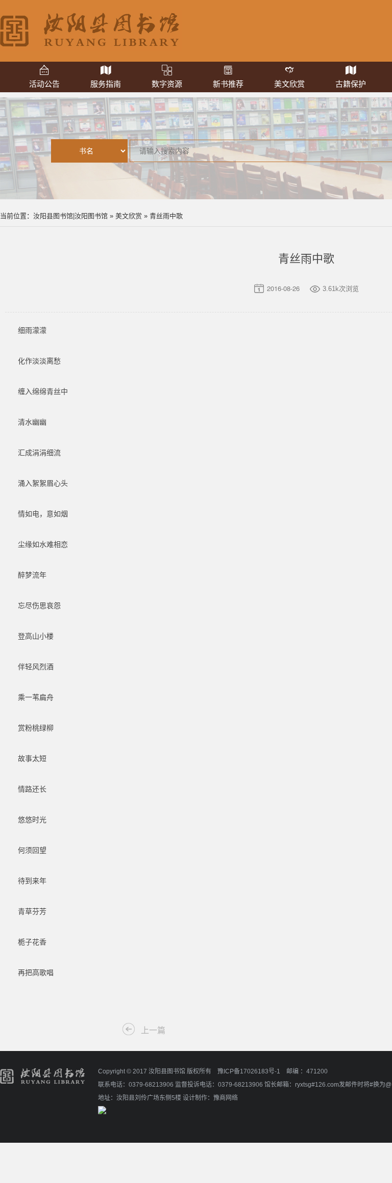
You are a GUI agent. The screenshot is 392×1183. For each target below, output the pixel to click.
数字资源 (167, 84)
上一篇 (153, 1030)
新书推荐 (228, 84)
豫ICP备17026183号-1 (248, 1071)
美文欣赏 (289, 84)
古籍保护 (350, 84)
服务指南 (105, 84)
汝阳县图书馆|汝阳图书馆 (70, 216)
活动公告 (44, 84)
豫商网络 (225, 1097)
